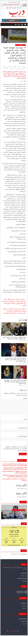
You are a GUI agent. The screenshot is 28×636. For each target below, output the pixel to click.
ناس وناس (25, 510)
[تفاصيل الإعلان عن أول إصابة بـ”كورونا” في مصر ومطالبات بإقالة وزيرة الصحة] (14, 323)
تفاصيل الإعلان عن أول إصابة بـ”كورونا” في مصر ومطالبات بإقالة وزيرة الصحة (14, 337)
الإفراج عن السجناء (11, 66)
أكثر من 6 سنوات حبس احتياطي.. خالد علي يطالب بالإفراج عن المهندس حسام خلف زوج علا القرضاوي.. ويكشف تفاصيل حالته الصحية (14, 302)
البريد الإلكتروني (22, 428)
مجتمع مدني (18, 45)
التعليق (24, 398)
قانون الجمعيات (12, 68)
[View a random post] (15, 24)
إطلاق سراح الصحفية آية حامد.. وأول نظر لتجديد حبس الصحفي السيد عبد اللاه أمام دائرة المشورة (15, 381)
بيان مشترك (17, 68)
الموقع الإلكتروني (22, 436)
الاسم (25, 419)
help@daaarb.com (21, 592)
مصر (4, 510)
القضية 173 (5, 66)
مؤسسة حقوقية (6, 68)
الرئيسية (23, 45)
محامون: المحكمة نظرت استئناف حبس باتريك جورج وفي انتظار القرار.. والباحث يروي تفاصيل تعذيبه (15, 359)
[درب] (25, 24)
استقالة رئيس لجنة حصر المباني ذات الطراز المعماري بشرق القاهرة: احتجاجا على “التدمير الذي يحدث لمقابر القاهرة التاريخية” (14, 312)
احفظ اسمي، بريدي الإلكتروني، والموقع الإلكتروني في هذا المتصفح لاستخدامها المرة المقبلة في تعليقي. (15, 448)
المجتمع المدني (23, 68)
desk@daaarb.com (21, 591)
